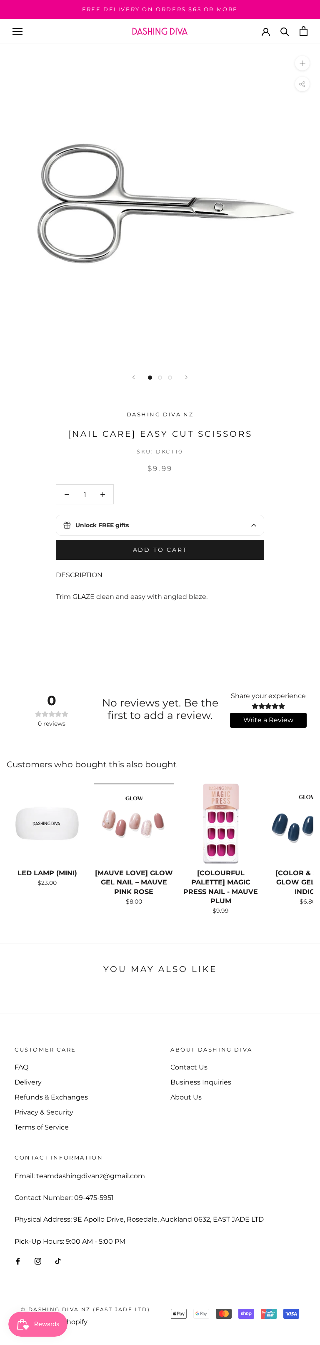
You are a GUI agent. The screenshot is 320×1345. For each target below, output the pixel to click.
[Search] (284, 31)
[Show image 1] (150, 378)
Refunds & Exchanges (51, 1097)
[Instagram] (38, 1260)
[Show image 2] (160, 378)
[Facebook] (18, 1260)
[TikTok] (58, 1260)
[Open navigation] (17, 31)
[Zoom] (302, 63)
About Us (186, 1097)
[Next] (186, 377)
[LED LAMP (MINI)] (47, 823)
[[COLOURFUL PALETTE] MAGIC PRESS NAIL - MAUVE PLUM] (221, 823)
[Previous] (133, 377)
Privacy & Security (44, 1112)
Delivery (28, 1082)
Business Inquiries (200, 1082)
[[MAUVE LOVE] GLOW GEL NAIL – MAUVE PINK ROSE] (134, 823)
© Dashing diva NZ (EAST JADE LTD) (85, 1309)
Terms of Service (42, 1127)
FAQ (21, 1067)
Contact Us (189, 1067)
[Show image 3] (170, 378)
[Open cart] (304, 31)
